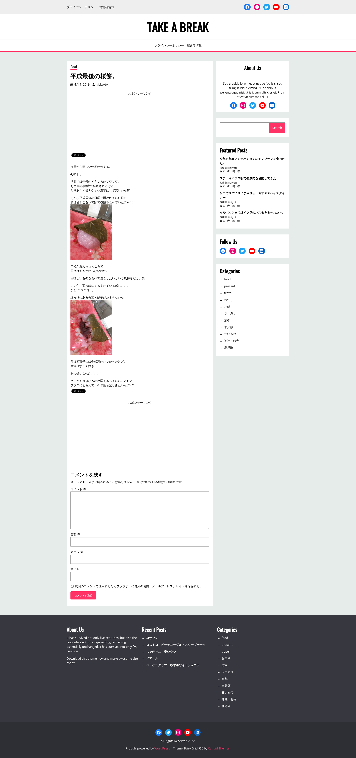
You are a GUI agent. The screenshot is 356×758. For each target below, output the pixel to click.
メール (76, 552)
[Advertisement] (140, 124)
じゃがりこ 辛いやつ (161, 651)
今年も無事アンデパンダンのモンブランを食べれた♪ (252, 160)
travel (228, 293)
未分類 (228, 327)
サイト (74, 569)
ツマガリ (230, 313)
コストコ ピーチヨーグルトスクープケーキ (176, 645)
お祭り (228, 300)
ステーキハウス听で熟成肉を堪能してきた (248, 178)
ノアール (152, 658)
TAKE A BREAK (178, 26)
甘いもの (230, 334)
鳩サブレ (152, 638)
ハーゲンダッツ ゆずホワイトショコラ (173, 665)
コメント (78, 489)
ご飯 (227, 307)
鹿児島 (228, 347)
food (73, 67)
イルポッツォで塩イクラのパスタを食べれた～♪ (252, 212)
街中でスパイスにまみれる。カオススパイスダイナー (252, 195)
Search (277, 128)
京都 (227, 320)
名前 (75, 534)
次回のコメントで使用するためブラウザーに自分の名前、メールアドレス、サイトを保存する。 (138, 586)
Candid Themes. (219, 748)
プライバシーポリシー (81, 7)
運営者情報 (106, 7)
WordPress (162, 748)
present (229, 286)
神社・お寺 (231, 341)
